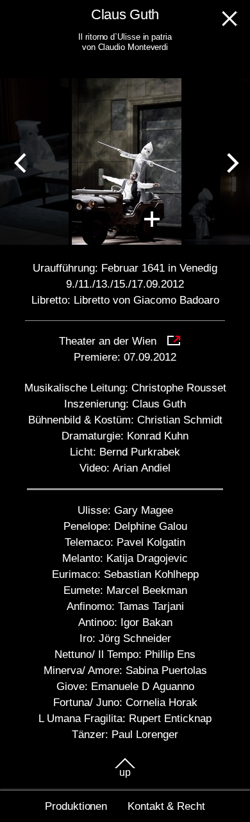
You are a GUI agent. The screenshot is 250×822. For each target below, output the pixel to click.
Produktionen (76, 806)
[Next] (229, 161)
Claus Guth (125, 14)
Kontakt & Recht (166, 806)
